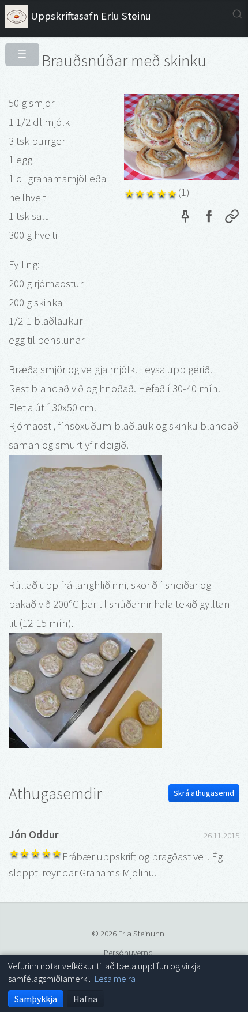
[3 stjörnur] (150, 192)
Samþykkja (35, 999)
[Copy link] (231, 218)
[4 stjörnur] (161, 192)
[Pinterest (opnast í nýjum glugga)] (185, 218)
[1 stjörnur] (129, 192)
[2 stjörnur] (140, 192)
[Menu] (17, 49)
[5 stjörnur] (172, 192)
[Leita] (237, 14)
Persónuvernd (128, 952)
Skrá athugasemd (204, 793)
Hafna (85, 999)
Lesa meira (115, 978)
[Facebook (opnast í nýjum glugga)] (208, 218)
